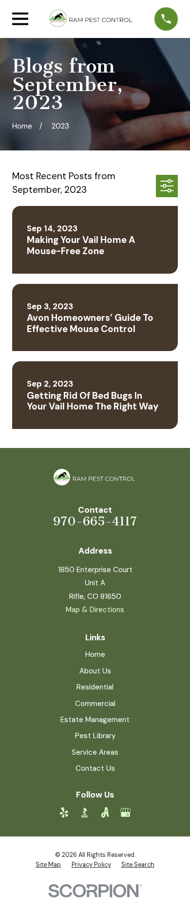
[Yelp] (64, 812)
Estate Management (95, 720)
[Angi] (105, 812)
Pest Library (95, 736)
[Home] (91, 19)
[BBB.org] (84, 812)
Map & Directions (95, 609)
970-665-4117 (95, 521)
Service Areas (95, 752)
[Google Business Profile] (125, 812)
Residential (95, 687)
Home (95, 654)
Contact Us (95, 768)
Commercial (95, 703)
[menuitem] (48, 865)
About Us (95, 671)
